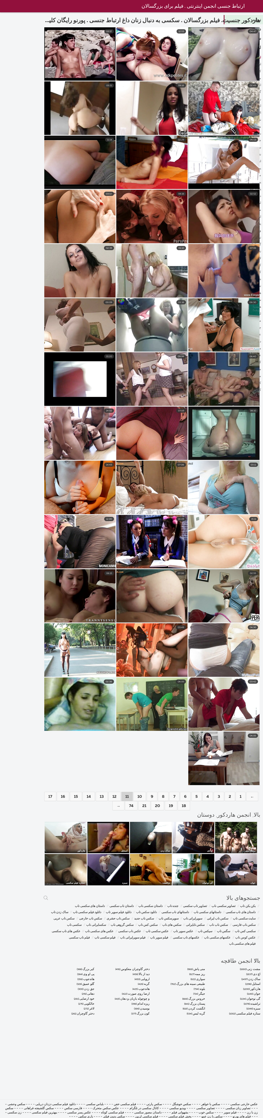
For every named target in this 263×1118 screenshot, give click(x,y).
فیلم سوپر (230, 1112)
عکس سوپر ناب (183, 931)
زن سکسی (14, 1112)
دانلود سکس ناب (146, 912)
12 (114, 797)
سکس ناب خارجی (90, 918)
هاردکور (255, 989)
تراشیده (255, 1003)
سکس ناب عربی (64, 918)
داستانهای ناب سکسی (175, 912)
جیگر (202, 993)
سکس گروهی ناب (122, 925)
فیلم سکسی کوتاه (112, 1112)
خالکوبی (89, 1003)
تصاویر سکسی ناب (223, 906)
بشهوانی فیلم (180, 1112)
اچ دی (256, 974)
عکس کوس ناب (245, 937)
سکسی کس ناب (245, 931)
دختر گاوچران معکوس (135, 969)
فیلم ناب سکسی (79, 937)
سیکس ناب (205, 931)
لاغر (91, 1008)
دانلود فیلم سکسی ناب (87, 912)
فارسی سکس (73, 1108)
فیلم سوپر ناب (159, 937)
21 (144, 806)
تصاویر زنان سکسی (237, 1108)
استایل (256, 984)
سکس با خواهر (210, 1104)
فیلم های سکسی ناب (242, 943)
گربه (147, 984)
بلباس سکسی (95, 1104)
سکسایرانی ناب (96, 925)
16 (63, 797)
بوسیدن (145, 1008)
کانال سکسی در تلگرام (144, 1108)
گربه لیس (199, 1013)
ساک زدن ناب (59, 912)
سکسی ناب (74, 925)
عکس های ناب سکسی (66, 931)
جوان (257, 993)
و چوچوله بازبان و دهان (135, 998)
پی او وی (88, 974)
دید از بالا (144, 974)
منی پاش (199, 969)
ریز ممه (200, 974)
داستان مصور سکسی (148, 1112)
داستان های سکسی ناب (90, 906)
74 (131, 806)
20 (157, 806)
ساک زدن (254, 979)
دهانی (90, 993)
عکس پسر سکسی (79, 1112)
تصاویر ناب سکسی (195, 906)
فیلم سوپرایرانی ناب (133, 937)
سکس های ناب (171, 925)
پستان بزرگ (197, 1003)
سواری (200, 979)
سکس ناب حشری (118, 918)
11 (127, 797)
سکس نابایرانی (195, 925)
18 (184, 806)
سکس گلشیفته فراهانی (39, 1108)
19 (171, 806)
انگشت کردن (196, 1008)
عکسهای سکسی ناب (217, 937)
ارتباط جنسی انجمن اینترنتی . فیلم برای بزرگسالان (193, 6)
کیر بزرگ (88, 969)
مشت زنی (253, 969)
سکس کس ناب (148, 925)
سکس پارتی (154, 1104)
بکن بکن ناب (248, 906)
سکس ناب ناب (218, 925)
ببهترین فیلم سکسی (44, 1112)
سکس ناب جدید (144, 918)
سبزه (257, 1008)
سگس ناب (223, 931)
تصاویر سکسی (205, 1108)
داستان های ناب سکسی (241, 912)
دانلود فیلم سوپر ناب (119, 912)
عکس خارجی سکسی (244, 1104)
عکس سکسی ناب (157, 931)
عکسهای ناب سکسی (186, 937)
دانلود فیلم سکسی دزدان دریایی (55, 1104)
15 (76, 797)
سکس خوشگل (181, 1104)
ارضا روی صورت (139, 993)
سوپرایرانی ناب (193, 918)
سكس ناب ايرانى (217, 918)
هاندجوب (144, 989)
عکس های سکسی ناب (99, 931)
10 (139, 797)
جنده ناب (173, 906)
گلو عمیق (88, 984)
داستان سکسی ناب (150, 906)
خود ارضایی (87, 998)
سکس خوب (206, 1112)
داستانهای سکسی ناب (207, 912)
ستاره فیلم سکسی (248, 1013)
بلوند (202, 989)
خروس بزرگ (196, 998)
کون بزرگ (143, 1013)
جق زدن (89, 989)
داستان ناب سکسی (122, 906)
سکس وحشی (16, 1104)
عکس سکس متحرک (105, 1108)
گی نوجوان (253, 998)
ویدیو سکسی (177, 1108)
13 (102, 797)
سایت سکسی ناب (244, 918)
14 (89, 797)
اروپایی (145, 979)
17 (50, 797)
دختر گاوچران (85, 1013)
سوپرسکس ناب (169, 918)
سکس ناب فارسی (244, 925)
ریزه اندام (143, 1003)
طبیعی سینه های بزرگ (190, 984)
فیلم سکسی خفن (124, 1104)
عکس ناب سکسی (129, 931)
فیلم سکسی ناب (105, 937)
